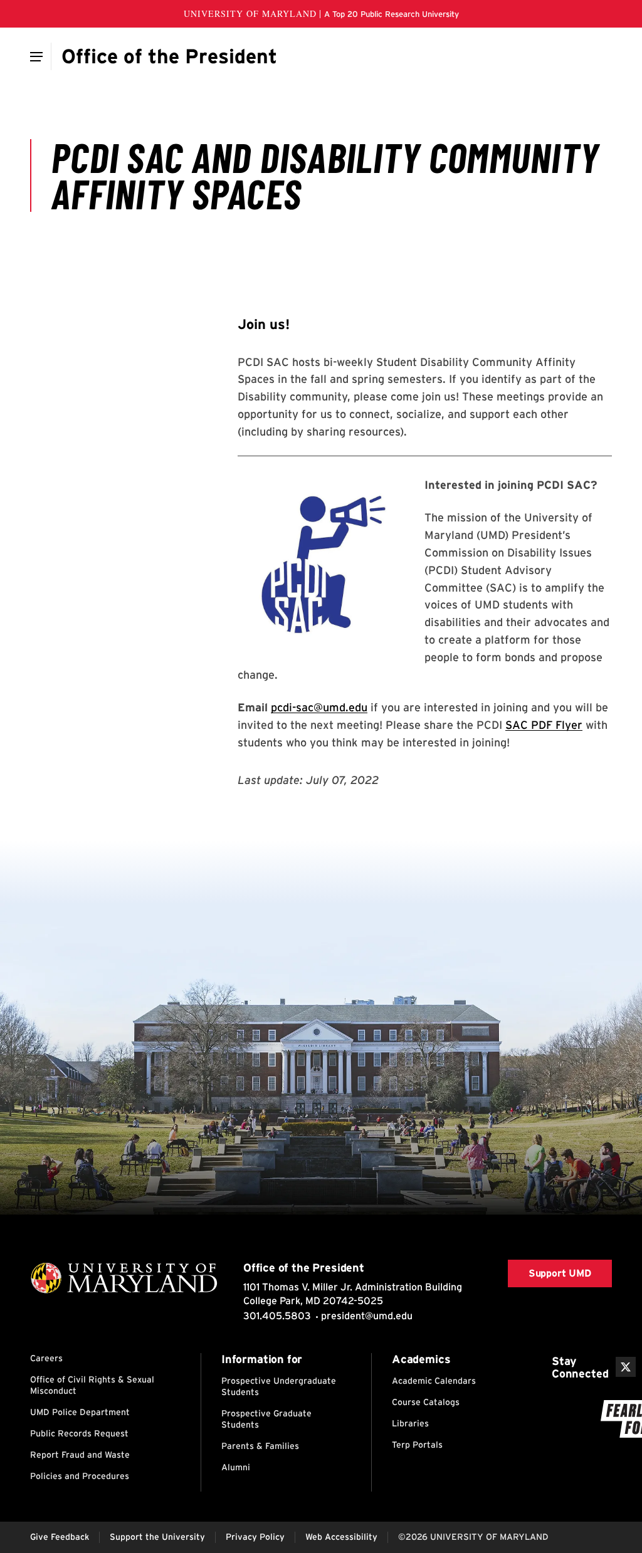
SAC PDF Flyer (543, 724)
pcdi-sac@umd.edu (319, 707)
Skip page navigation (37, 274)
